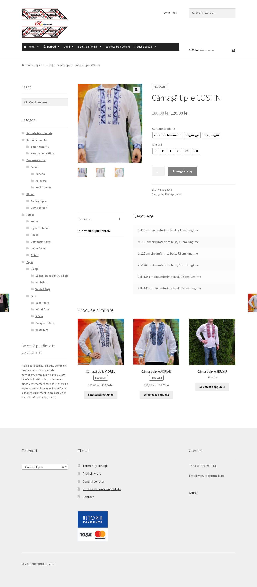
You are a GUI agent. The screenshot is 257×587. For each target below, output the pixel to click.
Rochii (35, 235)
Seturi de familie (88, 46)
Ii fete (39, 316)
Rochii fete (42, 303)
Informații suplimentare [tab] (94, 231)
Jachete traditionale (118, 46)
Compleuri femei (41, 241)
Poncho (40, 174)
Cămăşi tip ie (64, 65)
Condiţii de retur (93, 481)
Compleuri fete (44, 323)
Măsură (157, 145)
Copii (67, 46)
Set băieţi (41, 282)
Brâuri (34, 255)
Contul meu (170, 12)
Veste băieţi (42, 289)
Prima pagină (34, 65)
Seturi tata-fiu (40, 146)
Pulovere (40, 180)
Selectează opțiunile (100, 394)
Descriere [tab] (84, 219)
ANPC (193, 493)
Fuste (34, 221)
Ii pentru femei (40, 228)
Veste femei (38, 248)
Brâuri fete (42, 309)
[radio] (168, 135)
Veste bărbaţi (39, 208)
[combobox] (45, 467)
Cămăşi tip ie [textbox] (43, 467)
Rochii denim (43, 187)
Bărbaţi (51, 46)
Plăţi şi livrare (92, 473)
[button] (136, 90)
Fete (33, 296)
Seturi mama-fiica (42, 153)
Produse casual (143, 46)
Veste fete (41, 330)
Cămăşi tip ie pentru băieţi (51, 275)
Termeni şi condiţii (95, 466)
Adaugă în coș (182, 171)
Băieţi (34, 269)
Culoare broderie (163, 129)
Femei (31, 46)
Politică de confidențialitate (102, 489)
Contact (88, 497)
